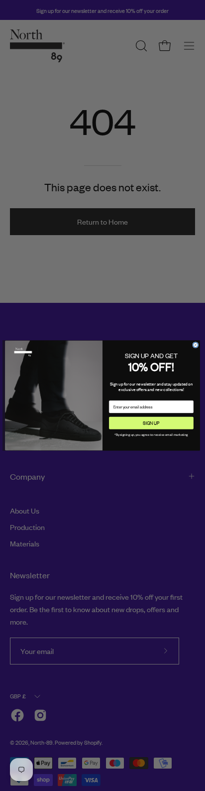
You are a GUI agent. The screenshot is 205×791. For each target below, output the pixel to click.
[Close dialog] (195, 344)
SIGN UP (151, 423)
